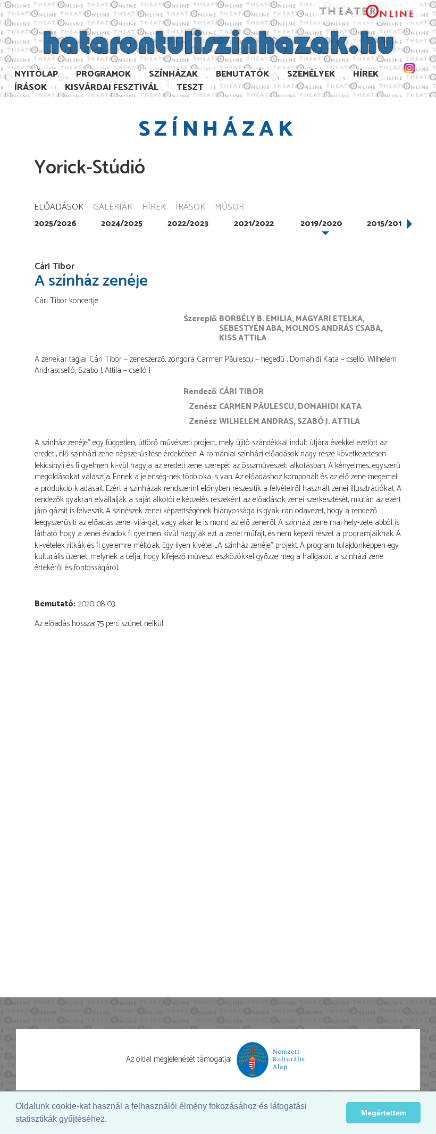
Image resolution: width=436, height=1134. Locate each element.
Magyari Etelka (329, 319)
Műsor (229, 207)
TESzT (190, 87)
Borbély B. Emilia (255, 319)
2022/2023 (187, 223)
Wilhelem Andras (256, 421)
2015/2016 (387, 223)
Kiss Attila (242, 338)
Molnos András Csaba (333, 328)
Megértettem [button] (383, 1112)
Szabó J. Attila (328, 421)
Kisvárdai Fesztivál (111, 87)
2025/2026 (56, 223)
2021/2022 (254, 223)
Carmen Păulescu (256, 406)
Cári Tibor (241, 391)
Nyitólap (36, 74)
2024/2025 (121, 223)
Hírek (366, 74)
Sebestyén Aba (250, 328)
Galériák (112, 207)
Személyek (311, 74)
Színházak (173, 74)
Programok (103, 74)
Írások (30, 87)
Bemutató (54, 604)
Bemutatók (242, 74)
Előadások (58, 207)
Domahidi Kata (330, 406)
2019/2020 (321, 223)
